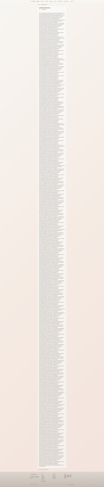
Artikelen (42, 1)
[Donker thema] (73, 1)
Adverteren (54, 477)
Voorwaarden (54, 476)
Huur (55, 1)
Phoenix (73, 484)
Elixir (71, 484)
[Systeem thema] (71, 1)
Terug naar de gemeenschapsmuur (43, 469)
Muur (38, 1)
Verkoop (51, 1)
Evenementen (60, 1)
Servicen (47, 1)
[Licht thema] (72, 1)
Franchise (54, 478)
